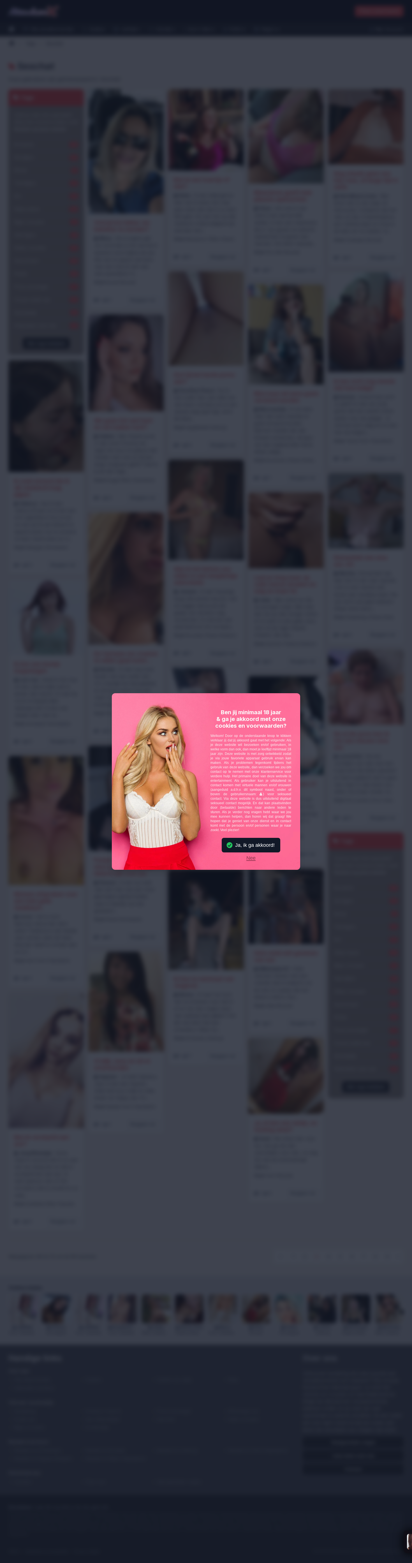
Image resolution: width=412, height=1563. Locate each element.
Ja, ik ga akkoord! (255, 845)
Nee (251, 858)
